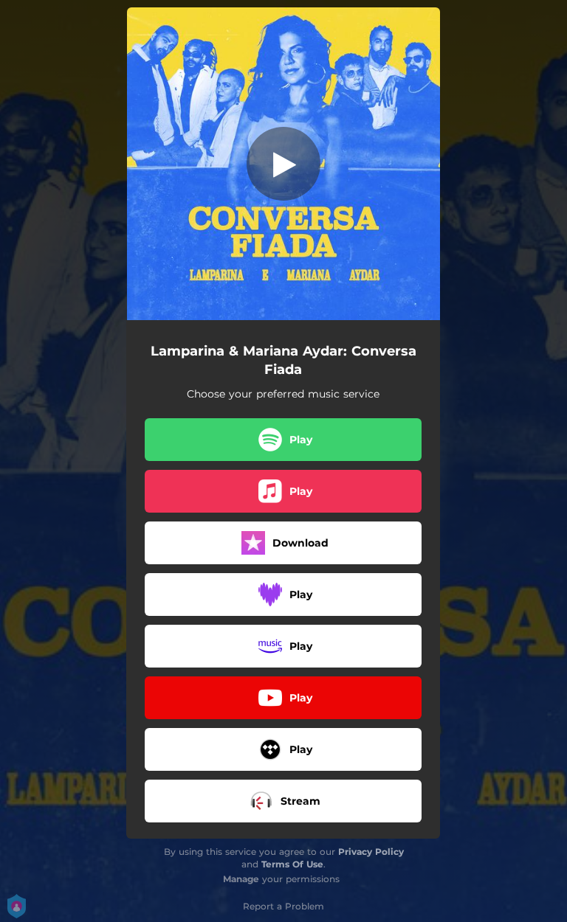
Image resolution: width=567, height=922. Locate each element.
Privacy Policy (371, 851)
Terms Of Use (292, 864)
